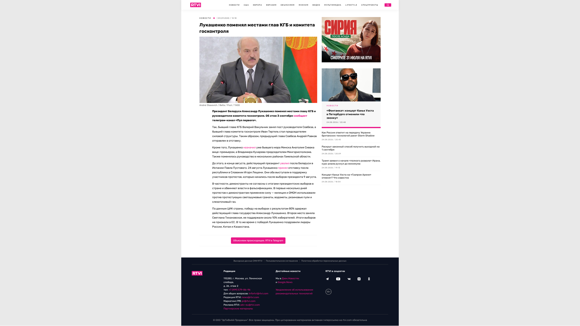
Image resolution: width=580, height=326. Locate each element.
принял (283, 167)
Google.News (285, 282)
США (246, 5)
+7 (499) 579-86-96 (239, 289)
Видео (316, 5)
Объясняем (288, 5)
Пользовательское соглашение (282, 261)
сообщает (300, 115)
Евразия (271, 5)
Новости (234, 5)
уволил (284, 163)
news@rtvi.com (250, 297)
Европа (257, 5)
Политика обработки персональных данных (323, 261)
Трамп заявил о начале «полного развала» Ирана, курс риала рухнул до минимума (351, 162)
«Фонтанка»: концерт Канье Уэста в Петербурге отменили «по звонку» (350, 114)
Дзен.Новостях (290, 278)
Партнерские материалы (238, 308)
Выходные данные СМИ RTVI (248, 261)
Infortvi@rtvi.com (258, 293)
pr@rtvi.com (248, 301)
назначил (249, 147)
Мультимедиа (332, 5)
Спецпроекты (369, 5)
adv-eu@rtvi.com (250, 304)
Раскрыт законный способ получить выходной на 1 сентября (351, 148)
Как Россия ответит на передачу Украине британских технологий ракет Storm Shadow (348, 134)
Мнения (303, 5)
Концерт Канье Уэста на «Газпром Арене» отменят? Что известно (346, 176)
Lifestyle (351, 5)
